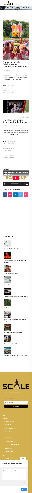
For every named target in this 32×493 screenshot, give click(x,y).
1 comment (13, 125)
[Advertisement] (16, 213)
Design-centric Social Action (11, 273)
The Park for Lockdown (9, 308)
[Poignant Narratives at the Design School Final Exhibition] (7, 255)
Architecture (7, 438)
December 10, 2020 (23, 117)
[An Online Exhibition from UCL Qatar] (7, 243)
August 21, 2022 (17, 59)
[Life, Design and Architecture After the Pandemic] (7, 291)
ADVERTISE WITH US (9, 421)
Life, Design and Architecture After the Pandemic (16, 296)
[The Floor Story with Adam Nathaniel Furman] (16, 106)
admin (6, 125)
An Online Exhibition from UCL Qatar (13, 249)
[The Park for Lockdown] (7, 302)
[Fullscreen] (27, 184)
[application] (16, 178)
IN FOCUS (8, 59)
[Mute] (24, 184)
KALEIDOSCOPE (12, 117)
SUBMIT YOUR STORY (9, 428)
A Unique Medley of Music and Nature (13, 332)
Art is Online (7, 285)
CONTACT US (7, 425)
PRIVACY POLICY (8, 431)
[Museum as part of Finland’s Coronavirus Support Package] (7, 349)
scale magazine (11, 157)
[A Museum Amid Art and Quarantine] (7, 338)
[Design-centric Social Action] (7, 268)
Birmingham (5, 90)
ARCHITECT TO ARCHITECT (13, 441)
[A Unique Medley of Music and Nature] (7, 327)
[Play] (5, 184)
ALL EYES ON (9, 448)
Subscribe (16, 406)
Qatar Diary (9, 451)
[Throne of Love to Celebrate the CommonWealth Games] (16, 39)
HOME (5, 415)
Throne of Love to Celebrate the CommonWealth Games (15, 64)
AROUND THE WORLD (12, 445)
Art (4, 59)
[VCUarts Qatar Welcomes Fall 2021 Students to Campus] (7, 313)
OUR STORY (6, 418)
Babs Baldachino (11, 88)
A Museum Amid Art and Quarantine (13, 344)
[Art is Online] (7, 279)
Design (5, 117)
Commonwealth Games (8, 92)
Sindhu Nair (7, 70)
